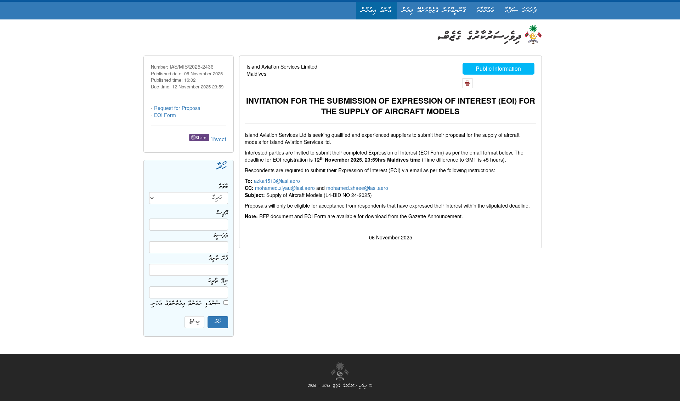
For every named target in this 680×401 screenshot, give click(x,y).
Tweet (218, 140)
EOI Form (165, 114)
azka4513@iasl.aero (277, 180)
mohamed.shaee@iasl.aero (357, 187)
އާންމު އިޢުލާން (376, 10)
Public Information (498, 68)
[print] (467, 83)
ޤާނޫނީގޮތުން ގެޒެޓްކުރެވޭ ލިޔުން (434, 10)
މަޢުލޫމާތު (485, 10)
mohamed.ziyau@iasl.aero (285, 187)
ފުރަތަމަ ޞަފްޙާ (521, 10)
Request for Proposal (178, 107)
